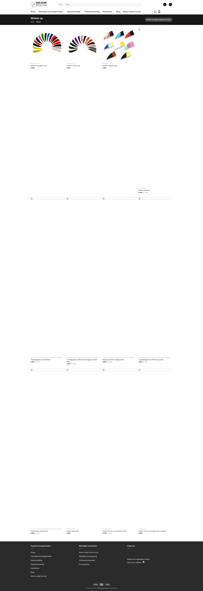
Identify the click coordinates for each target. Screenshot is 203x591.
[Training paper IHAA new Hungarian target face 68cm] (83, 276)
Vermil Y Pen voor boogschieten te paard (152, 531)
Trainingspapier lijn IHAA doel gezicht (151, 359)
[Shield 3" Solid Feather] (47, 45)
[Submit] (140, 4)
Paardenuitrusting (92, 12)
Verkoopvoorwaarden (87, 560)
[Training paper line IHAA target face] (155, 276)
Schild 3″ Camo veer (73, 66)
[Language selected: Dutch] (165, 11)
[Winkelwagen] (170, 4)
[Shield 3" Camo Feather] (83, 45)
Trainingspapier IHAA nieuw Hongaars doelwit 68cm (82, 360)
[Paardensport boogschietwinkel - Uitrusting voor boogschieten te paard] (43, 4)
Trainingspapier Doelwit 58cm (40, 359)
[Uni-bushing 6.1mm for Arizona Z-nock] (119, 448)
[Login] (165, 4)
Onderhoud (107, 12)
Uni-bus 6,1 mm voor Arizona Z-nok (114, 531)
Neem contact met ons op (88, 552)
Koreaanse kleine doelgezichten (113, 359)
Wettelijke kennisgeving (88, 556)
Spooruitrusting (73, 12)
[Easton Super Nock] (83, 448)
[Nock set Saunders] (155, 107)
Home (33, 12)
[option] (163, 11)
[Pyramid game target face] (47, 448)
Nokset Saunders (144, 190)
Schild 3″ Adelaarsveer (110, 66)
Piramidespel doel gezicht (39, 531)
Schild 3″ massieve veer (39, 66)
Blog (118, 12)
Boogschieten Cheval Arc (107, 588)
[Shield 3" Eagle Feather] (119, 45)
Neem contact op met (132, 12)
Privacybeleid (84, 564)
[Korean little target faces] (119, 276)
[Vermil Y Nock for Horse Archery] (155, 448)
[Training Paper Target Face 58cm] (47, 276)
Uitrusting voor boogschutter (50, 12)
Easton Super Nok (73, 531)
